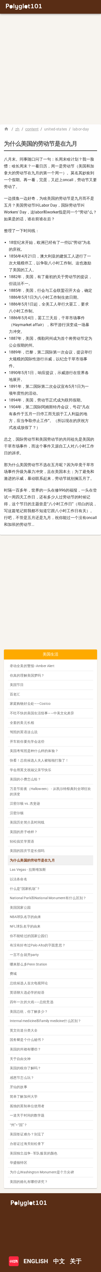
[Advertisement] (50, 69)
